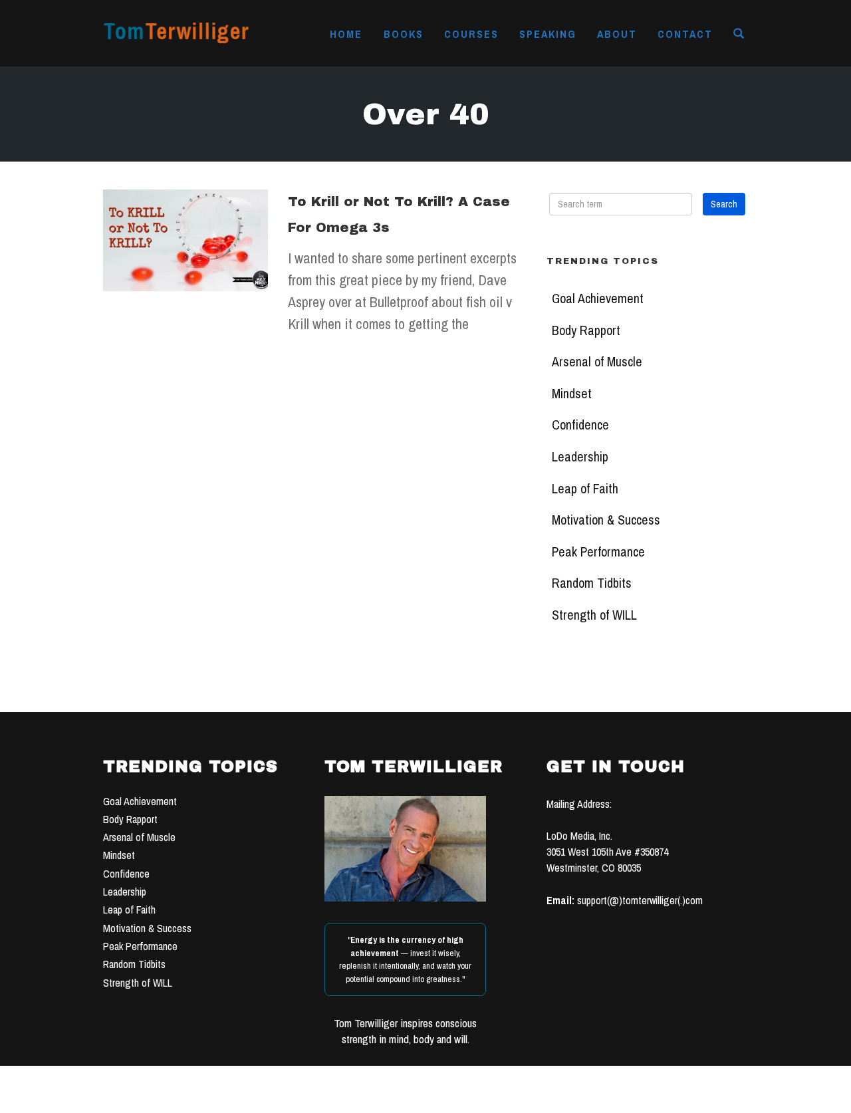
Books (404, 34)
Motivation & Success (606, 520)
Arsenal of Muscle (597, 361)
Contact (685, 34)
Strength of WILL (594, 615)
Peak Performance (598, 551)
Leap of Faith (585, 488)
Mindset (572, 393)
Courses (471, 34)
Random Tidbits (592, 583)
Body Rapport (586, 330)
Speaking (547, 34)
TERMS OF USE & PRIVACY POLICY (526, 1098)
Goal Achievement (598, 298)
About (617, 34)
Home (346, 34)
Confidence (580, 424)
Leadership (580, 456)
